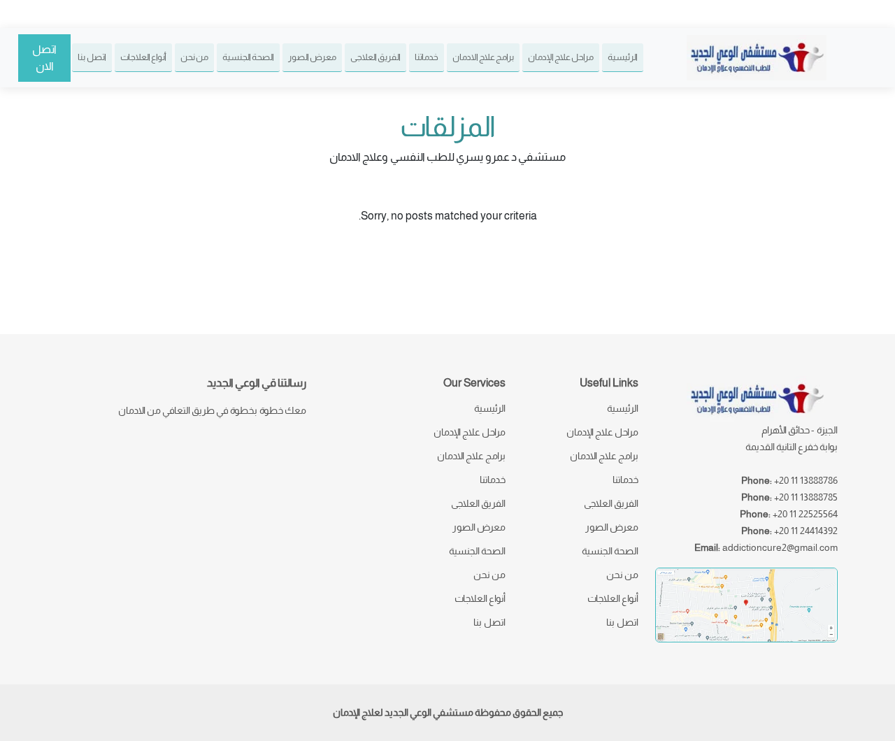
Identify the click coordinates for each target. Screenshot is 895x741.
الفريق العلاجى (375, 57)
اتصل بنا (92, 57)
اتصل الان (44, 57)
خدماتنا (426, 57)
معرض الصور (312, 57)
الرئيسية (623, 57)
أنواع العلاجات (143, 57)
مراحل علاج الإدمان (561, 57)
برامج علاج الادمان (483, 57)
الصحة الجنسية (248, 57)
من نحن (194, 57)
